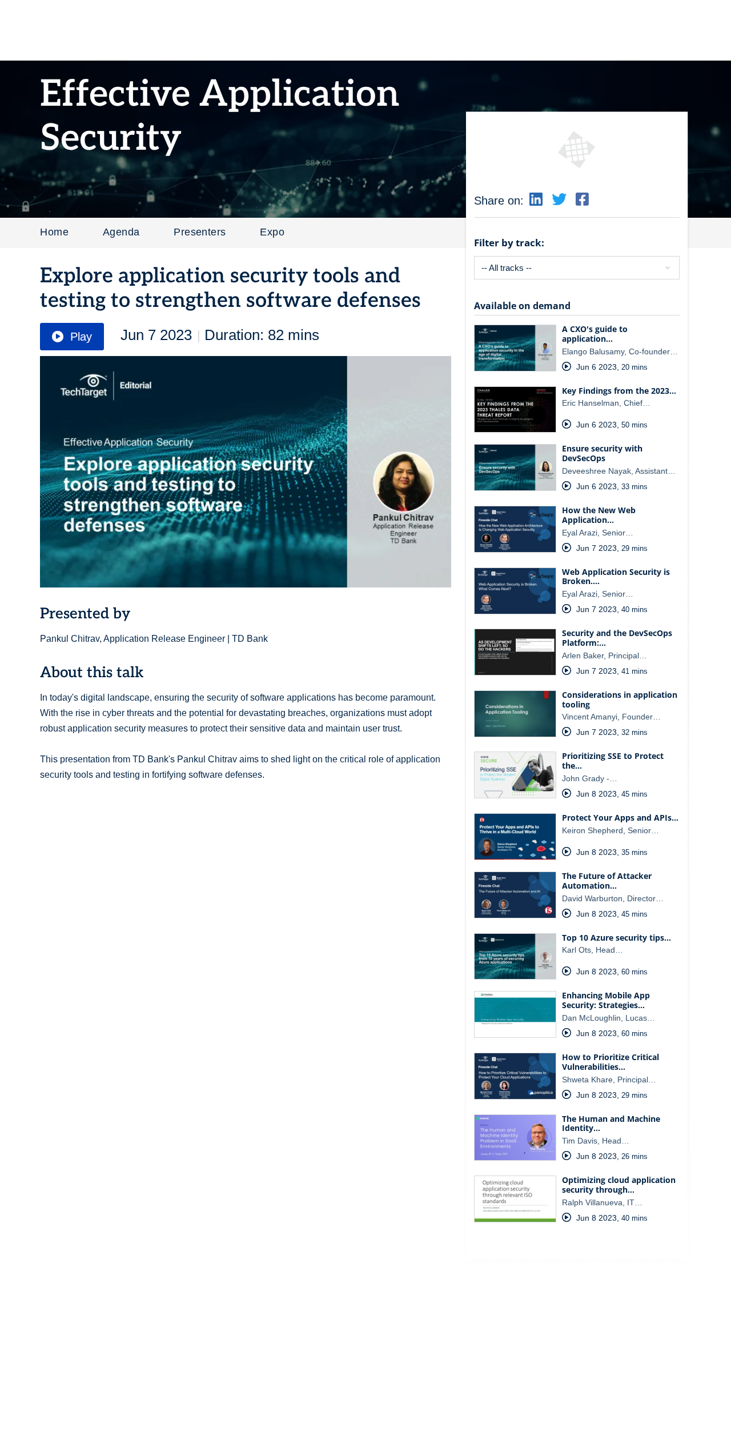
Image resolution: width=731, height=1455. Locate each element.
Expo (272, 232)
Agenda (121, 232)
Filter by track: (509, 242)
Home (54, 232)
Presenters (200, 232)
